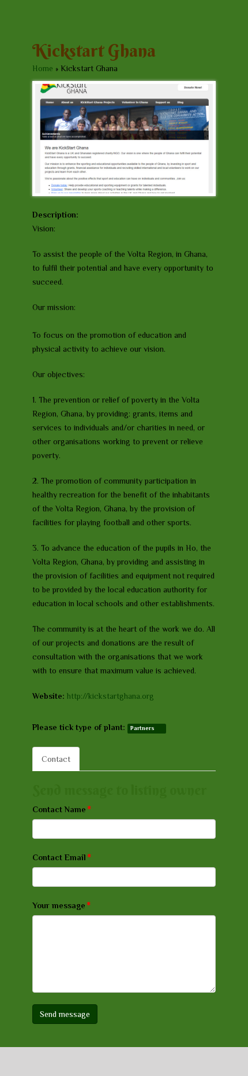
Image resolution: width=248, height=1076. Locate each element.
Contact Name (61, 809)
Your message (61, 905)
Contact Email (61, 857)
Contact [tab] (56, 759)
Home (42, 68)
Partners (142, 728)
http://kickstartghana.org (110, 696)
